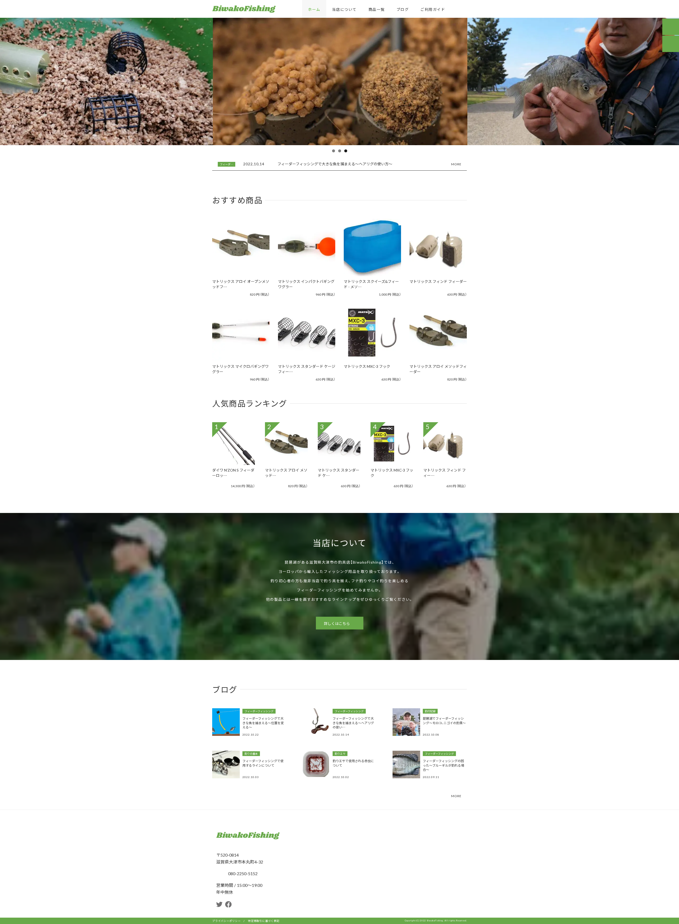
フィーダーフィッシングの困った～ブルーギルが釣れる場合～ (443, 765)
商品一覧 (376, 9)
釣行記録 (225, 164)
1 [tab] (333, 150)
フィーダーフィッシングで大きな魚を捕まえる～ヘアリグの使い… (353, 723)
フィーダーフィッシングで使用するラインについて (263, 763)
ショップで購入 (238, 255)
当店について (344, 9)
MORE (456, 164)
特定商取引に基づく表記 (263, 921)
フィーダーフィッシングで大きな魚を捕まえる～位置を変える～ (263, 723)
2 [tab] (339, 150)
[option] (339, 164)
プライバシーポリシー (226, 921)
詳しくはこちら (337, 623)
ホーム (314, 9)
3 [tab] (345, 150)
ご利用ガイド (432, 9)
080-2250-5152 (242, 873)
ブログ (403, 9)
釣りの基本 (251, 753)
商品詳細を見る (238, 240)
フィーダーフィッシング (259, 711)
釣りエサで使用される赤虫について (353, 763)
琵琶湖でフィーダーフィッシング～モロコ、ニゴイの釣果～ (444, 720)
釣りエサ (340, 753)
